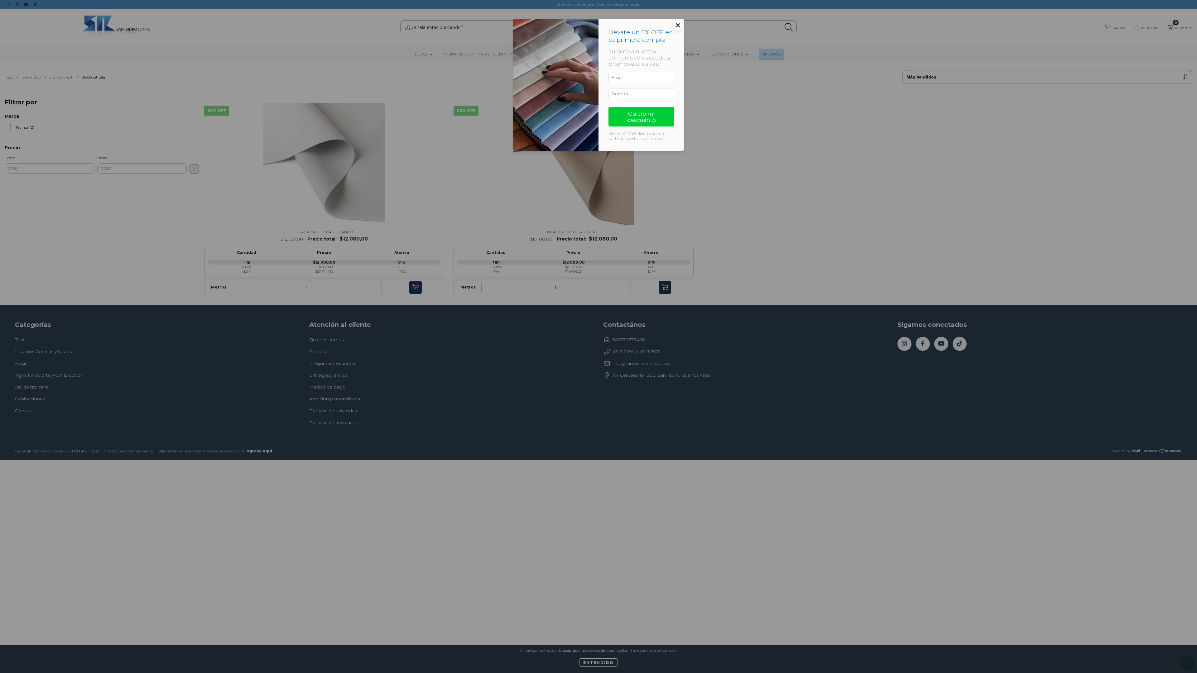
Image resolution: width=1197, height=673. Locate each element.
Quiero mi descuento (641, 117)
